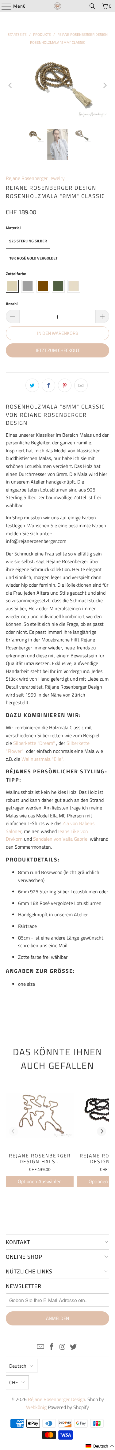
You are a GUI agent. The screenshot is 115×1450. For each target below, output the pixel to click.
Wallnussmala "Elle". (42, 759)
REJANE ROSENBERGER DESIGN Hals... (40, 1158)
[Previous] (10, 85)
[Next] (104, 85)
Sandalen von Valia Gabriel (61, 839)
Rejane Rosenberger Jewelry (35, 178)
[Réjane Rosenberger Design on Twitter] (73, 1347)
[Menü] (3, 6)
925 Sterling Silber (28, 241)
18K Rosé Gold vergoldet (33, 258)
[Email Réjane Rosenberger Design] (40, 1347)
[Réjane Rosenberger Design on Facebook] (51, 1347)
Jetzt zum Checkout (58, 350)
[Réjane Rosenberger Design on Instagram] (62, 1347)
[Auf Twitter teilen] (32, 385)
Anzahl (12, 304)
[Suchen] (92, 6)
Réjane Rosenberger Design (56, 1399)
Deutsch (17, 1366)
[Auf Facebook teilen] (48, 385)
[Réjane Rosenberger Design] (57, 6)
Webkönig (36, 1407)
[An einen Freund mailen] (81, 385)
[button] (100, 1446)
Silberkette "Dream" (34, 743)
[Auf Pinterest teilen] (64, 385)
